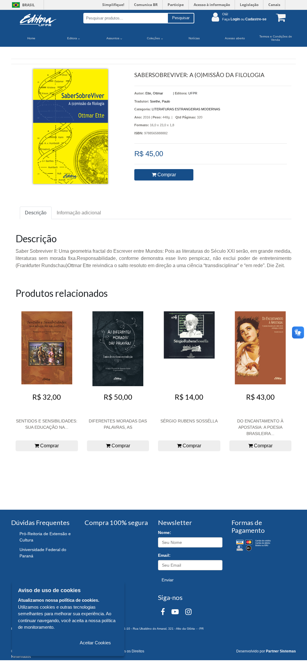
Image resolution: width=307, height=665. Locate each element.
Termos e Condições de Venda (275, 38)
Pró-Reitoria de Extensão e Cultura (45, 536)
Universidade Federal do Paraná (42, 552)
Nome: (164, 532)
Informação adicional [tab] (79, 212)
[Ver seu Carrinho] (279, 17)
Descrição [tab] (35, 212)
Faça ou (244, 19)
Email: (164, 555)
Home (31, 38)
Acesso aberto (235, 38)
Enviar (168, 579)
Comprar (166, 174)
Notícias (194, 38)
